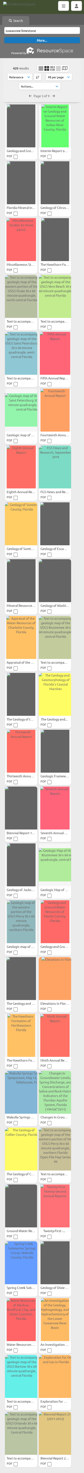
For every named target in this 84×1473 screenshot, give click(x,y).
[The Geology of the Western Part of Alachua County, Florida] (21, 694)
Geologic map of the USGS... (27, 435)
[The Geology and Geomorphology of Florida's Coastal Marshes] (55, 694)
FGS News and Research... (59, 492)
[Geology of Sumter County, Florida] (21, 523)
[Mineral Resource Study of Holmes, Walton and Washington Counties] (21, 580)
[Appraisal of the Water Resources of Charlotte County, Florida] (21, 637)
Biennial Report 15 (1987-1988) (29, 833)
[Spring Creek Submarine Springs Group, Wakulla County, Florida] (21, 1262)
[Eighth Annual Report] (21, 467)
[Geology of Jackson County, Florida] (21, 864)
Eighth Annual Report (23, 492)
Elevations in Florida (55, 1003)
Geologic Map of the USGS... (61, 890)
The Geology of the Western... (29, 719)
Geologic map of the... (23, 946)
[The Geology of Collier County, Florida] (21, 1149)
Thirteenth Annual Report (26, 776)
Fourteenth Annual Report (60, 435)
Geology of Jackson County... (28, 890)
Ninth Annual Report (56, 1060)
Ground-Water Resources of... (28, 1231)
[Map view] (65, 68)
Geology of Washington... (59, 605)
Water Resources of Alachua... (29, 1344)
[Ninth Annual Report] (55, 1035)
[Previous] (30, 96)
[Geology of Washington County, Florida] (55, 580)
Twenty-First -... (54, 1231)
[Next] (53, 96)
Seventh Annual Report (57, 833)
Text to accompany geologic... (29, 321)
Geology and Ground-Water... (28, 151)
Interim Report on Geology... (61, 151)
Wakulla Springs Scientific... (27, 1117)
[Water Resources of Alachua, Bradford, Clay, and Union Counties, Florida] (21, 1319)
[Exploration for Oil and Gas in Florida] (55, 1376)
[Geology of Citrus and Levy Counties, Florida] (55, 182)
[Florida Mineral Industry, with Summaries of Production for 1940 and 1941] (21, 182)
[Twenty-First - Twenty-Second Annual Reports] (55, 1205)
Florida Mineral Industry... (26, 207)
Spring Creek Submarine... (26, 1288)
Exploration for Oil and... (59, 1401)
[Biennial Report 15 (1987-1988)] (21, 808)
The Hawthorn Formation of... (29, 1060)
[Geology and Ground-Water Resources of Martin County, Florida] (55, 921)
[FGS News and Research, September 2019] (55, 467)
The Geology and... (54, 719)
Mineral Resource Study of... (27, 605)
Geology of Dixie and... (57, 1288)
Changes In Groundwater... (60, 1117)
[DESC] (37, 77)
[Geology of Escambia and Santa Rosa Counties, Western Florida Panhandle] (55, 523)
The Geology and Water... (25, 1003)
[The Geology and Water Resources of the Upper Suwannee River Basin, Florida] (21, 978)
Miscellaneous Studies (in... (27, 264)
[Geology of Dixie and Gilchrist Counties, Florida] (55, 1262)
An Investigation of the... (59, 1344)
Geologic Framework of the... (62, 776)
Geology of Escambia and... (60, 549)
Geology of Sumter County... (27, 549)
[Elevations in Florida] (55, 978)
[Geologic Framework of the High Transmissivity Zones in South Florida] (55, 751)
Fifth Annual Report (55, 378)
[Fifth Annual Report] (55, 353)
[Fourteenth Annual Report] (55, 410)
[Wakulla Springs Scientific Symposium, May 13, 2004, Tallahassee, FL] (21, 1092)
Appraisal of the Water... (25, 662)
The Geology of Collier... (24, 1174)
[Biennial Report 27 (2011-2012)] (55, 1433)
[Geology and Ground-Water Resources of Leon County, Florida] (21, 125)
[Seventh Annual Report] (55, 808)
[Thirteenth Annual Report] (21, 751)
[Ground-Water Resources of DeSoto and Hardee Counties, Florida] (21, 1205)
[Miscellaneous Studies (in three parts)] (21, 239)
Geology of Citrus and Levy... (61, 207)
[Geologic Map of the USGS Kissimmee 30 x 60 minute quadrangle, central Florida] (55, 864)
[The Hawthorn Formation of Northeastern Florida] (21, 1035)
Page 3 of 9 (42, 96)
